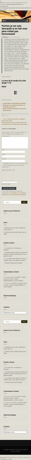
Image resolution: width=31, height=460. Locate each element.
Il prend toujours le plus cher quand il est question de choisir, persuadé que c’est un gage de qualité (15, 254)
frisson (14, 113)
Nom (3, 149)
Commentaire (6, 136)
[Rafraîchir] (14, 170)
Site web (4, 159)
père (7, 115)
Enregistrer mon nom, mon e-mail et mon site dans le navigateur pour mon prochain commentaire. (15, 165)
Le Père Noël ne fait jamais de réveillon (14, 103)
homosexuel (20, 113)
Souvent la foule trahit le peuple (13, 263)
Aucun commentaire (14, 37)
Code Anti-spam (6, 184)
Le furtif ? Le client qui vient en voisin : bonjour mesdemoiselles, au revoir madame (15, 278)
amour (10, 113)
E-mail (4, 154)
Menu (4, 20)
